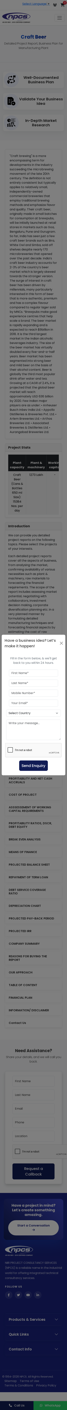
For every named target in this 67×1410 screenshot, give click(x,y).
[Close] (61, 643)
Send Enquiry (33, 765)
